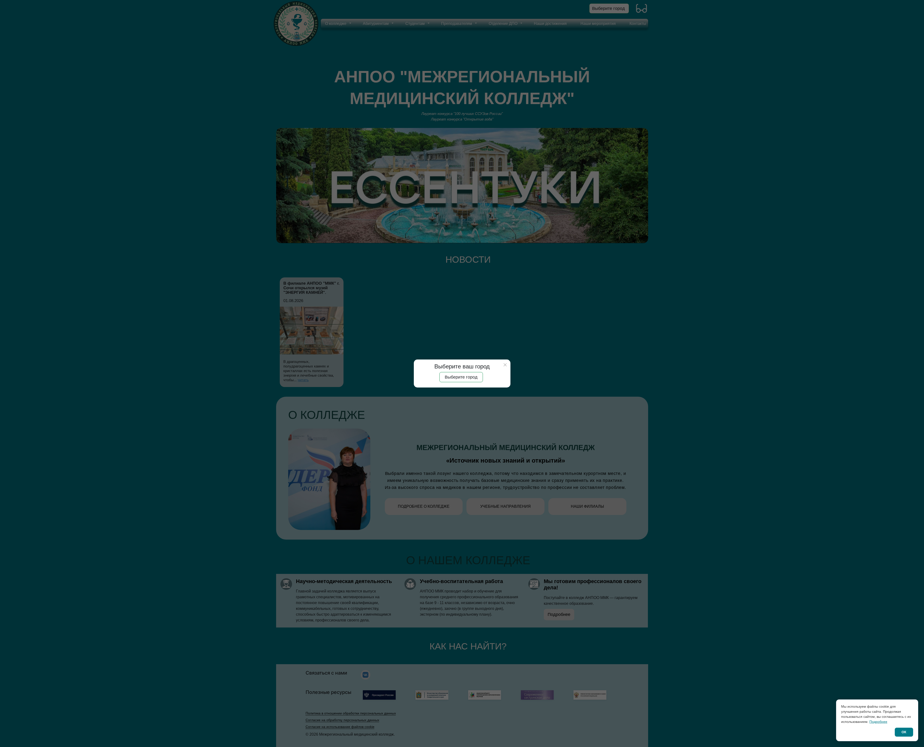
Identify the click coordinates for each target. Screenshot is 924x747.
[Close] (505, 365)
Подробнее (878, 722)
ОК (904, 732)
